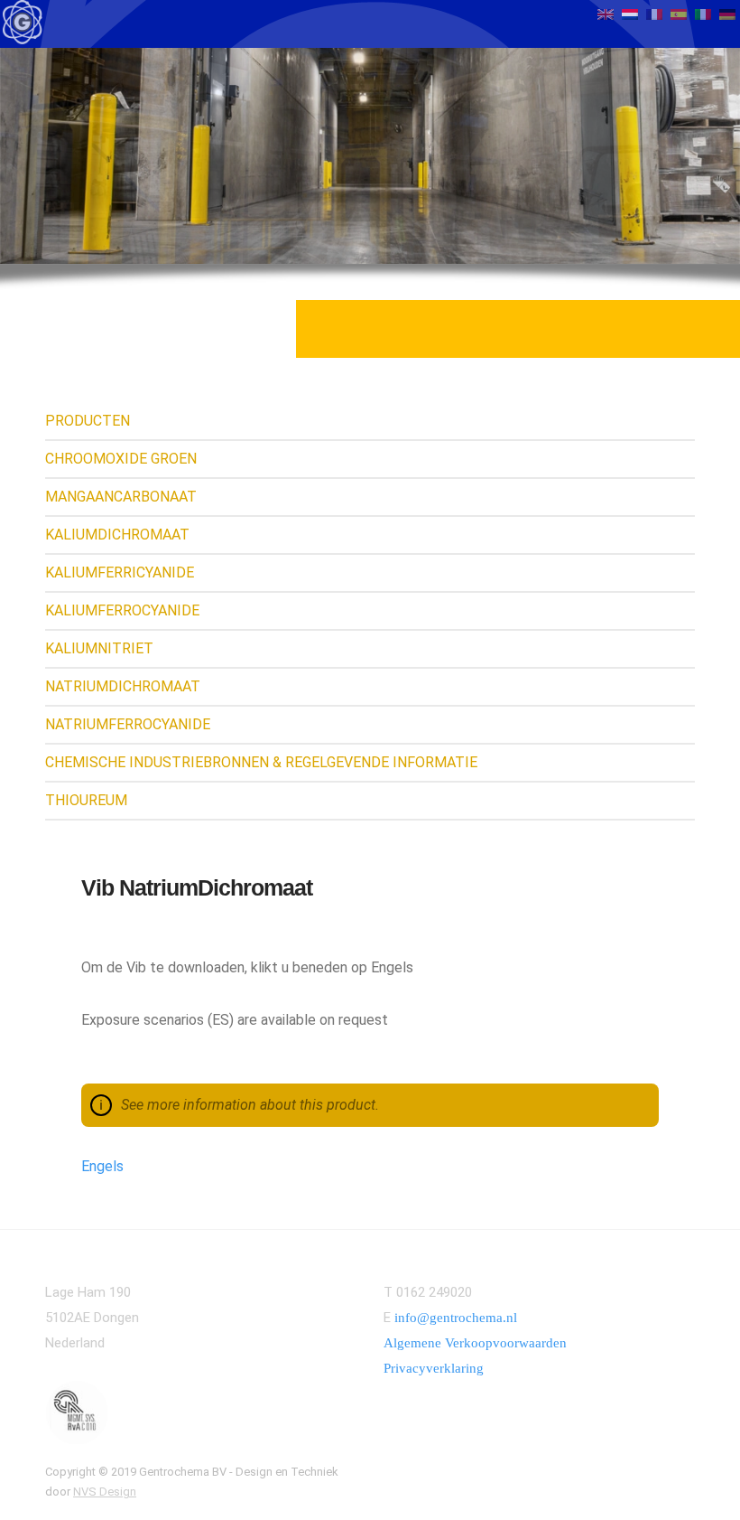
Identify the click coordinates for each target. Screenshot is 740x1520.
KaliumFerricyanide (119, 572)
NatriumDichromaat (122, 686)
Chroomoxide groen (121, 458)
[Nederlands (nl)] (630, 13)
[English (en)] (605, 13)
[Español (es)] (679, 13)
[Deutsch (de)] (727, 13)
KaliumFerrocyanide (122, 610)
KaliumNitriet (99, 648)
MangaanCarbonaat (121, 496)
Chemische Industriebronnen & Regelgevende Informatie (261, 762)
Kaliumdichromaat (117, 534)
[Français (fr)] (654, 13)
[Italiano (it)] (703, 13)
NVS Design (104, 1491)
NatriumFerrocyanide (127, 724)
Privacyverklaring (434, 1368)
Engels (102, 1166)
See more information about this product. (250, 1104)
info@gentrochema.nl (455, 1317)
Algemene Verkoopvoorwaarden (475, 1343)
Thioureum (86, 800)
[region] (370, 156)
